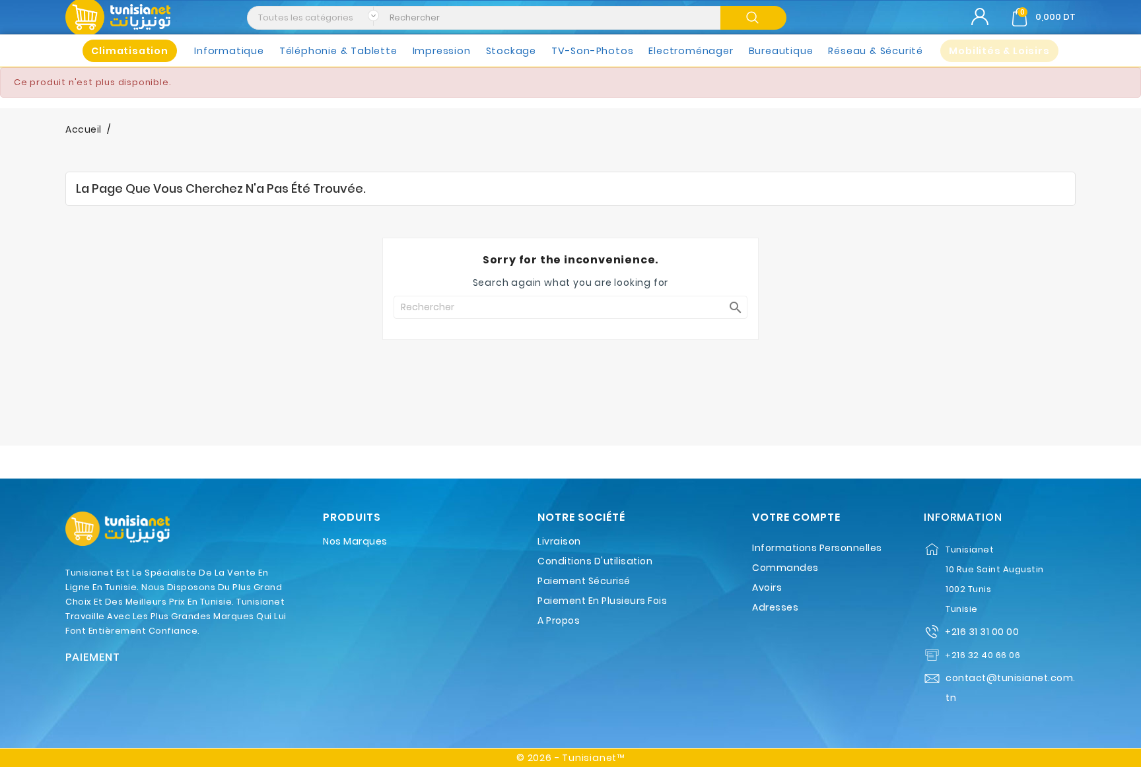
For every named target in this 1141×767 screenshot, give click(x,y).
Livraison (559, 541)
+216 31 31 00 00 (982, 631)
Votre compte (796, 517)
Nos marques (355, 541)
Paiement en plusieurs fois (602, 600)
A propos (558, 620)
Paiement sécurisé (584, 580)
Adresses (775, 607)
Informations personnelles (817, 547)
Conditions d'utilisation (594, 561)
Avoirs (767, 587)
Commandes (785, 567)
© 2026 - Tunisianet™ (570, 757)
